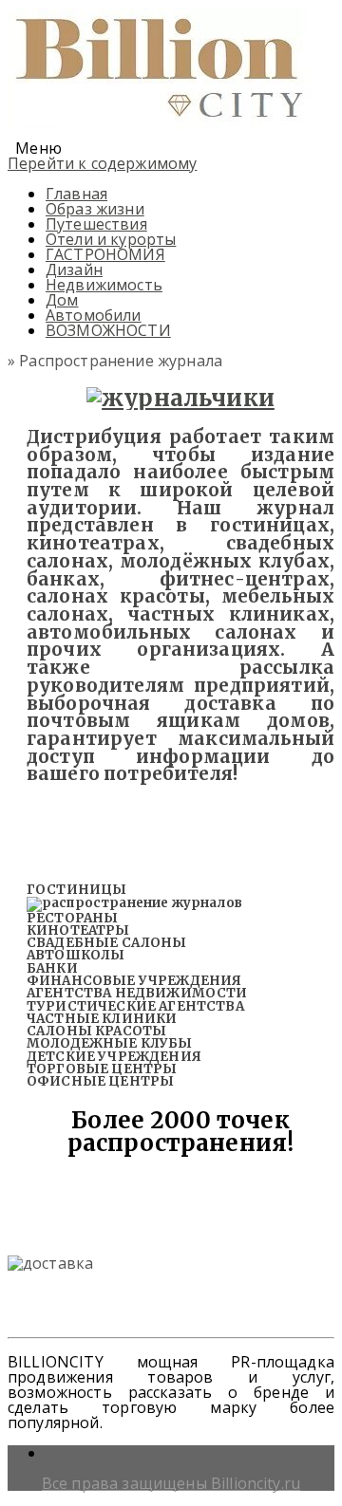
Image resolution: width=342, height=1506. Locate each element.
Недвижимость (104, 284)
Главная (76, 193)
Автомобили (94, 315)
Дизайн (74, 269)
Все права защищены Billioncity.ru (171, 1483)
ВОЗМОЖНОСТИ (108, 330)
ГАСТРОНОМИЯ (105, 254)
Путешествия (96, 224)
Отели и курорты (111, 239)
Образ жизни (95, 208)
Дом (62, 299)
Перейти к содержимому (102, 163)
